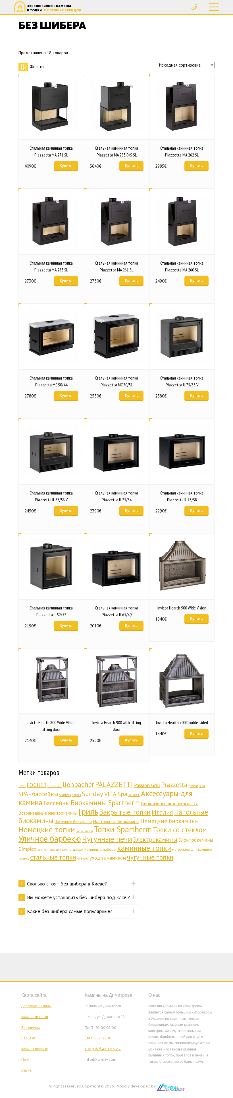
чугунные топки (150, 857)
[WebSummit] (171, 1086)
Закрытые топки (125, 812)
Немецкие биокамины (169, 821)
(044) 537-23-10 (98, 1038)
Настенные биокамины (73, 821)
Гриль (88, 811)
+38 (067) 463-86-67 (103, 1049)
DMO (22, 786)
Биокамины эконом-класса (169, 803)
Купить (66, 166)
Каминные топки (34, 1017)
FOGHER (36, 785)
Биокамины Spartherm (105, 802)
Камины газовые (34, 1049)
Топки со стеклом (180, 829)
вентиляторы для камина (55, 850)
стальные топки (53, 857)
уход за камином (108, 857)
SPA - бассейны (38, 794)
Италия (162, 812)
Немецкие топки (46, 829)
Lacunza (54, 785)
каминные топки (144, 848)
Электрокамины (155, 839)
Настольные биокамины (116, 821)
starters (65, 794)
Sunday (92, 793)
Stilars (76, 795)
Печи (25, 1059)
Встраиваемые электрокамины (48, 813)
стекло (82, 858)
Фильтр (37, 66)
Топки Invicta (84, 831)
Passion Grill (147, 785)
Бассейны (56, 803)
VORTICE (134, 795)
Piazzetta (174, 784)
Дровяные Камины (36, 1006)
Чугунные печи (107, 839)
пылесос (23, 858)
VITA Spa (115, 794)
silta (202, 786)
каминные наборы (100, 849)
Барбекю (28, 1038)
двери (78, 849)
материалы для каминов (192, 849)
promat (193, 786)
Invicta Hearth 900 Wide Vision (181, 608)
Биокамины (30, 1027)
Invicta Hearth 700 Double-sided (182, 722)
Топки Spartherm (123, 829)
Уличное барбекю (49, 838)
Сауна (26, 1070)
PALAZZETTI (114, 784)
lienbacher (78, 784)
